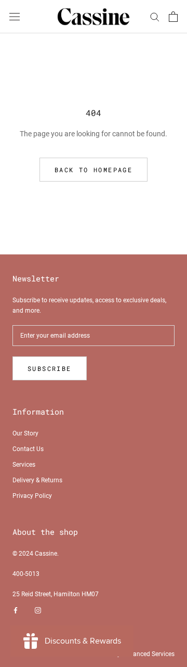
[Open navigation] (14, 16)
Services (23, 464)
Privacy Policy (32, 495)
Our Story (25, 433)
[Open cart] (173, 16)
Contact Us (28, 449)
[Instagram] (38, 611)
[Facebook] (15, 611)
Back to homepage (93, 169)
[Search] (154, 16)
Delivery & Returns (37, 480)
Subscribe (50, 368)
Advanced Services (148, 654)
